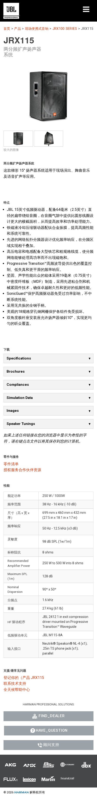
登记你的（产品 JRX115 (24, 677)
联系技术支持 (15, 683)
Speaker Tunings (21, 424)
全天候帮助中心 (17, 689)
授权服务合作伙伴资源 (22, 470)
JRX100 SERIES (65, 29)
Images (13, 411)
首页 (7, 29)
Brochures (16, 371)
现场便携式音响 (36, 29)
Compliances (18, 384)
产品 (17, 29)
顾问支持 (51, 744)
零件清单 (11, 464)
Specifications (19, 358)
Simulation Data (20, 398)
